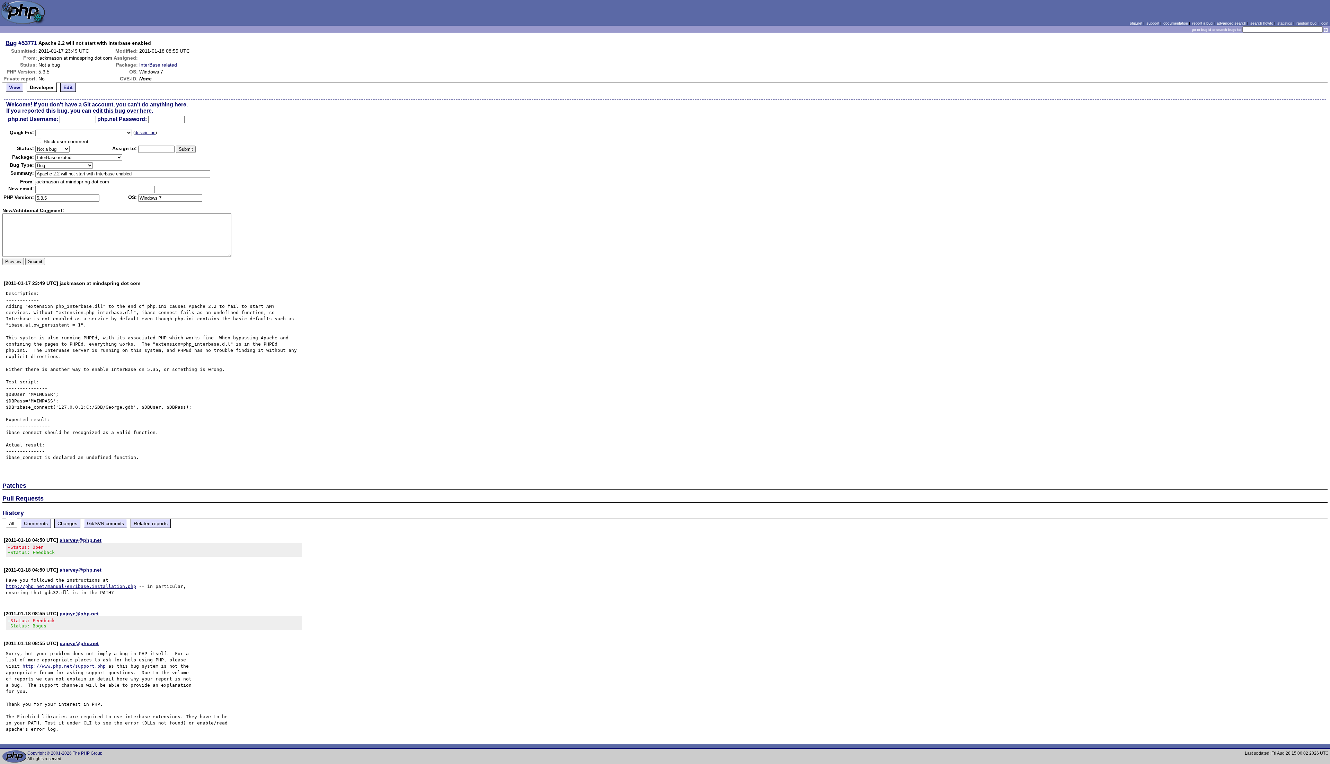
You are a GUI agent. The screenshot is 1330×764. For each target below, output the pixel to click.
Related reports (151, 523)
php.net (1136, 23)
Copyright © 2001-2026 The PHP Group (65, 753)
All (11, 523)
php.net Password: (122, 119)
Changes (67, 523)
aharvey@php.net (80, 540)
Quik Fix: (22, 132)
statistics (1284, 23)
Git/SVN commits (105, 523)
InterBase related (158, 65)
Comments (36, 523)
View (14, 87)
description (145, 132)
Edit (68, 87)
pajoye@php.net (79, 613)
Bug (11, 43)
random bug (1306, 23)
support (1152, 23)
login (1324, 23)
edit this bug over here (122, 111)
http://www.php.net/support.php (64, 666)
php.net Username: (33, 119)
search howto (1261, 23)
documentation (1175, 23)
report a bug (1202, 23)
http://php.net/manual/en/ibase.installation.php (71, 586)
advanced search (1231, 23)
